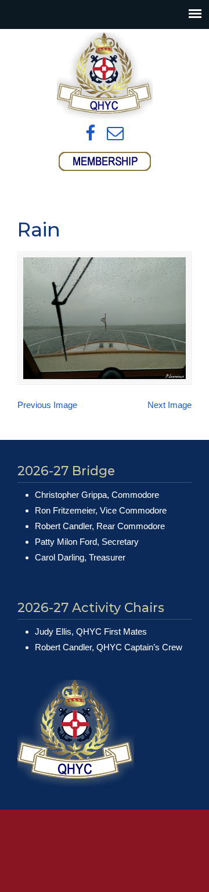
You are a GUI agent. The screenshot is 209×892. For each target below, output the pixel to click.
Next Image (169, 405)
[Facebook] (90, 134)
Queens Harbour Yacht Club (104, 75)
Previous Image (47, 405)
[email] (115, 134)
